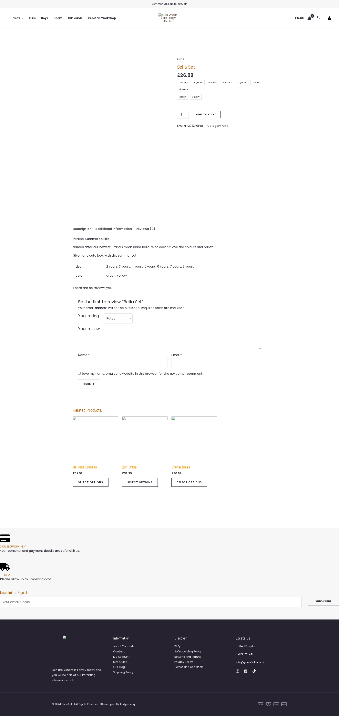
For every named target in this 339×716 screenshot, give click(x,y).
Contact (119, 651)
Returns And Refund (187, 657)
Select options (90, 482)
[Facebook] (246, 671)
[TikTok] (254, 671)
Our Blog (119, 667)
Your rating (90, 316)
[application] (22, 18)
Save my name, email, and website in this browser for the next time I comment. (142, 373)
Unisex (15, 18)
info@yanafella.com (250, 662)
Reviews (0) (145, 229)
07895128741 (244, 654)
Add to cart (206, 114)
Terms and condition (188, 667)
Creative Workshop (102, 18)
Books (58, 18)
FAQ (177, 646)
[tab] (82, 229)
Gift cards (75, 18)
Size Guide (120, 662)
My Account (121, 657)
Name (84, 355)
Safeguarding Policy (187, 651)
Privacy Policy (183, 662)
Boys (44, 18)
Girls (32, 18)
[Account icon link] (329, 18)
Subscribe (323, 601)
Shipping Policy (123, 672)
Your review (90, 329)
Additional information (113, 229)
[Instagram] (237, 671)
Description (82, 229)
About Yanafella (124, 646)
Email (176, 355)
